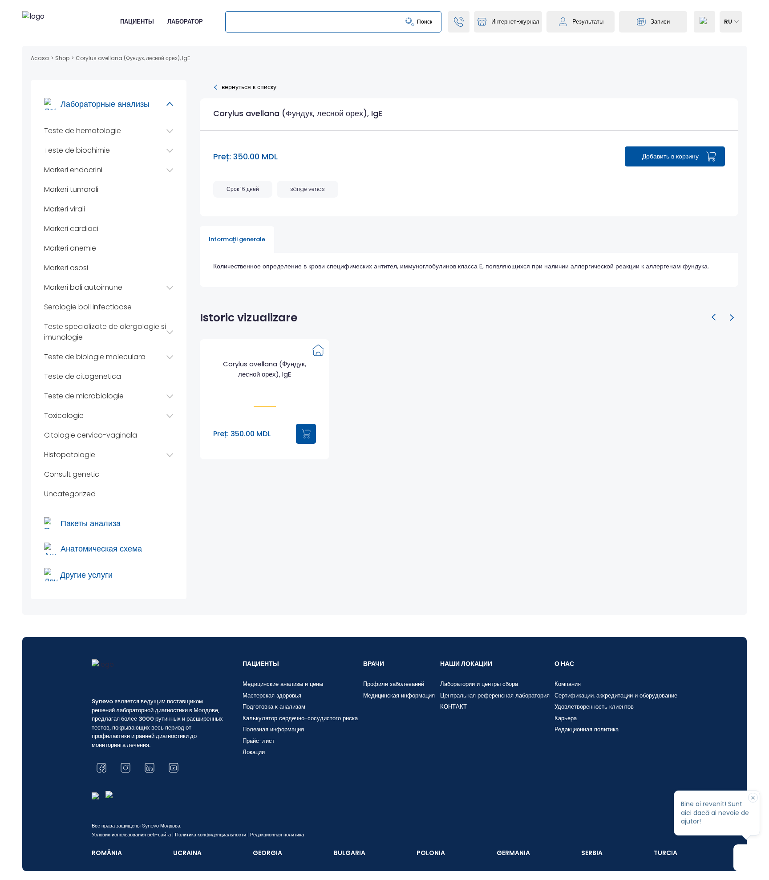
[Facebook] (101, 768)
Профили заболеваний (393, 684)
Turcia (665, 852)
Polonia (431, 852)
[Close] (753, 798)
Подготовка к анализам (274, 706)
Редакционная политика (586, 729)
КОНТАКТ (453, 706)
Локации (254, 752)
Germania (513, 852)
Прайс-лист (259, 741)
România (107, 852)
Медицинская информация (399, 695)
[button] (713, 317)
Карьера (565, 718)
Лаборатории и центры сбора (479, 684)
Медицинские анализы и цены (283, 684)
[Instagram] (125, 768)
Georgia (267, 852)
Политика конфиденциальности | (212, 834)
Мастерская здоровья (272, 695)
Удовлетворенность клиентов (594, 706)
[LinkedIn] (149, 768)
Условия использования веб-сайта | (133, 834)
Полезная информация (273, 729)
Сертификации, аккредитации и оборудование (615, 695)
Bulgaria (349, 852)
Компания (567, 684)
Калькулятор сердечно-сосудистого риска (300, 718)
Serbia (592, 852)
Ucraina (187, 852)
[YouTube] (173, 768)
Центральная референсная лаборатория (495, 695)
